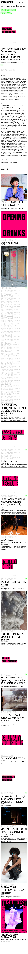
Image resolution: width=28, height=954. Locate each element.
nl (17, 2)
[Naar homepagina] (7, 2)
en (20, 2)
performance (19, 6)
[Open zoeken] (22, 2)
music (9, 6)
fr (18, 2)
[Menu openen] (26, 2)
